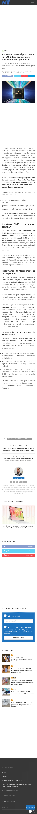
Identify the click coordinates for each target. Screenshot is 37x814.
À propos (5, 772)
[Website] (11, 482)
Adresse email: (14, 616)
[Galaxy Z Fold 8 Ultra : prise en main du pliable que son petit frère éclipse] (6, 658)
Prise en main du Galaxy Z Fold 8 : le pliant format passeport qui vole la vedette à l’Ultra (22, 670)
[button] (32, 811)
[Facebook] (14, 482)
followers (30, 546)
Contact (4, 776)
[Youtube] (22, 482)
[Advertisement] (18, 25)
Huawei (7, 72)
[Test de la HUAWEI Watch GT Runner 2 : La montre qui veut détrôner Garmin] (6, 692)
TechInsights (7, 240)
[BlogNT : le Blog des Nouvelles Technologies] (6, 2)
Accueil (4, 63)
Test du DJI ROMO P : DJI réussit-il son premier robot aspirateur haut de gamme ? (22, 704)
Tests (14, 655)
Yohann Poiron (15, 71)
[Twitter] (17, 482)
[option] (18, 517)
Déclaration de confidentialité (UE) (13, 781)
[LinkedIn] (25, 482)
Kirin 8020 (14, 213)
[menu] (32, 2)
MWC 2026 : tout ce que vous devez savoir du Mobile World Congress (16, 786)
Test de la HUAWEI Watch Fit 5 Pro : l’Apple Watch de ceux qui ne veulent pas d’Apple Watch (22, 682)
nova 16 (21, 72)
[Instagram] (20, 482)
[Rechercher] (27, 2)
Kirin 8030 (14, 72)
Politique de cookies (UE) (10, 791)
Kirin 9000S (17, 238)
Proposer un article (8, 795)
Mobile (5, 50)
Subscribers (29, 555)
